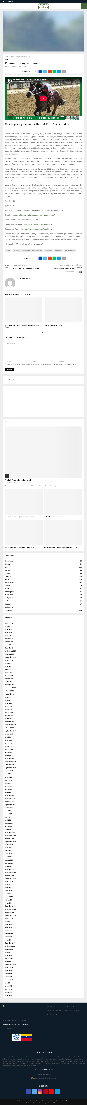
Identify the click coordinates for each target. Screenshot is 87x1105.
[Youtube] (51, 1091)
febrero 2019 (9, 900)
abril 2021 (8, 820)
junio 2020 (8, 851)
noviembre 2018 (10, 909)
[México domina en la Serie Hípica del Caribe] (24, 532)
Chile (6, 567)
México (7, 585)
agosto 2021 (9, 808)
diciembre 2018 (10, 906)
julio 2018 (8, 921)
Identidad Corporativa (54, 1103)
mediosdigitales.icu (65, 1101)
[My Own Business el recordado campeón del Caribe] (63, 532)
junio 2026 (8, 629)
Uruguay (7, 604)
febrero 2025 (9, 679)
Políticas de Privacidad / (33, 1103)
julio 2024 (8, 700)
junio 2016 (8, 970)
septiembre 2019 (10, 878)
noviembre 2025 (10, 651)
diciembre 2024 (10, 685)
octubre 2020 (9, 838)
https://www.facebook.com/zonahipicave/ (39, 229)
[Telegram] (57, 1091)
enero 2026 (8, 645)
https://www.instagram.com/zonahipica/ (37, 224)
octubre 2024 (9, 691)
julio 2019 (8, 884)
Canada (7, 564)
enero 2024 (8, 718)
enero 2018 (8, 940)
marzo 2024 (9, 712)
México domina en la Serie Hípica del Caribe (19, 547)
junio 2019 (8, 887)
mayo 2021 (8, 817)
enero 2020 (8, 866)
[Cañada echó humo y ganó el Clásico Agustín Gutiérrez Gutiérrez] (24, 502)
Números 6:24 (48, 250)
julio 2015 (8, 983)
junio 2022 (8, 777)
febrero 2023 (9, 752)
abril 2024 (8, 709)
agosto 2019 (9, 881)
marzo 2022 (9, 786)
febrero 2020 (9, 863)
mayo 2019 (8, 891)
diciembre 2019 (10, 869)
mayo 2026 (8, 632)
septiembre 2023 (10, 731)
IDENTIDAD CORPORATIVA (43, 1069)
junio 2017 (8, 955)
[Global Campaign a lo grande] (43, 452)
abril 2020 (8, 857)
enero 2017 (8, 961)
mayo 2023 (8, 743)
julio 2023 (8, 737)
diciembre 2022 (10, 758)
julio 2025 (8, 663)
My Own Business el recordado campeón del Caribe (60, 547)
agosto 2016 (9, 967)
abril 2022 (8, 783)
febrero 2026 (9, 642)
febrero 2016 (9, 977)
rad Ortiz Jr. (58, 250)
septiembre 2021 (10, 805)
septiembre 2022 (10, 768)
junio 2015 (8, 986)
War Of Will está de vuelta (53, 325)
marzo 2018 (9, 934)
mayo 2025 (8, 669)
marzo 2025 (9, 675)
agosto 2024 (9, 697)
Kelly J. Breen (26, 250)
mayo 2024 (8, 706)
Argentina (10, 598)
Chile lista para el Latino (52, 517)
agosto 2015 (9, 980)
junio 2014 (8, 995)
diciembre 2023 (10, 722)
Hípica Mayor (9, 582)
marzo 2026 (9, 639)
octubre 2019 (9, 875)
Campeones (9, 561)
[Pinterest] (46, 1091)
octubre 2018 (9, 912)
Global (7, 579)
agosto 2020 (9, 845)
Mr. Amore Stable (37, 250)
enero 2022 (8, 792)
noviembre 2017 (10, 946)
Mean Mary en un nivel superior (26, 268)
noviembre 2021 (10, 798)
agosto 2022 (9, 771)
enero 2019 (8, 903)
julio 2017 (8, 952)
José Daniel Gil (11, 66)
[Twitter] (34, 1091)
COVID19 (8, 250)
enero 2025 (8, 682)
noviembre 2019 (10, 872)
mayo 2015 (8, 989)
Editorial (8, 573)
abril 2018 (8, 931)
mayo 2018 (8, 928)
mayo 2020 (8, 854)
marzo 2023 (9, 749)
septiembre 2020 (10, 841)
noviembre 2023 (10, 725)
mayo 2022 (8, 780)
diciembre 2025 (10, 648)
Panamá (7, 589)
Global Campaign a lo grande (18, 480)
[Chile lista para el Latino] (63, 502)
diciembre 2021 (10, 795)
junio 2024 (8, 703)
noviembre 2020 (10, 835)
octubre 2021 (9, 801)
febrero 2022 (9, 789)
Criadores (8, 570)
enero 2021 (8, 829)
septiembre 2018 (10, 915)
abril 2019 (8, 894)
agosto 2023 (9, 734)
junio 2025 (8, 666)
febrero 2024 (9, 715)
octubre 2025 (9, 654)
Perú (8, 601)
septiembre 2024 (10, 694)
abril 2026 (8, 635)
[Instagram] (40, 1091)
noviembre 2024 (10, 688)
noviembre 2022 (10, 762)
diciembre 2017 (10, 943)
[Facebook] (28, 1091)
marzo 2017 (9, 958)
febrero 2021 (9, 826)
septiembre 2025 (10, 657)
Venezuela (8, 610)
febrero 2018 (9, 937)
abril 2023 (8, 746)
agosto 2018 (9, 918)
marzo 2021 (9, 823)
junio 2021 (8, 814)
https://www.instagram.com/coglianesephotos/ (37, 215)
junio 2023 (8, 740)
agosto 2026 (9, 623)
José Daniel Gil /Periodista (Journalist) (15, 1024)
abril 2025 (8, 672)
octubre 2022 (9, 765)
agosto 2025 (9, 660)
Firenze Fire (16, 250)
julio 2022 (8, 774)
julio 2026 (8, 626)
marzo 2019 (9, 897)
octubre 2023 (9, 728)
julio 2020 (8, 848)
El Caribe (8, 576)
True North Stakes (70, 250)
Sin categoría (9, 592)
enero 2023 (8, 755)
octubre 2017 (9, 949)
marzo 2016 (9, 974)
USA (6, 59)
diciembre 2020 (10, 832)
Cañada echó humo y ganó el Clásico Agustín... (20, 517)
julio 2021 (8, 811)
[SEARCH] (80, 380)
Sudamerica (9, 595)
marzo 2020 (9, 860)
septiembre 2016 (10, 964)
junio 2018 (8, 924)
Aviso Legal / (44, 1103)
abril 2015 (8, 992)
